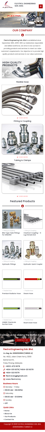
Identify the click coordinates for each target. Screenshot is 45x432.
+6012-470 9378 (13, 366)
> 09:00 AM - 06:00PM (13, 390)
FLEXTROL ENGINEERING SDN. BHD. (25, 4)
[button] (3, 18)
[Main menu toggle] (41, 6)
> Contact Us (8, 419)
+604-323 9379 (12, 372)
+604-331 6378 (12, 369)
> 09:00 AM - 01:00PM (12, 397)
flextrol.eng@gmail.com (16, 376)
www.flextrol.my (13, 379)
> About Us (7, 414)
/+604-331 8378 (26, 369)
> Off (5, 403)
